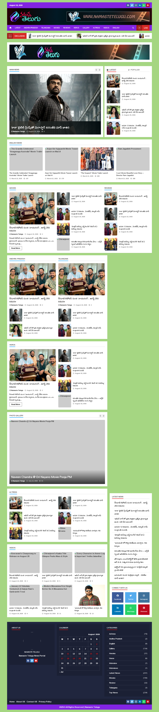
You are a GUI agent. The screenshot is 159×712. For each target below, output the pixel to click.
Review (112, 682)
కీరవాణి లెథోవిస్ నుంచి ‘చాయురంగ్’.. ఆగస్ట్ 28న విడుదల (113, 81)
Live (146, 28)
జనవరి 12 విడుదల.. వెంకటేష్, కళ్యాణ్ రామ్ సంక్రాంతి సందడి (113, 128)
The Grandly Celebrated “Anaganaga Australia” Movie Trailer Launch (26, 159)
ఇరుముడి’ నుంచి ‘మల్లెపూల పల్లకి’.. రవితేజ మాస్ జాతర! (130, 576)
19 (74, 658)
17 (62, 658)
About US (20, 701)
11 (68, 653)
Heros (76, 27)
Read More (15, 248)
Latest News (114, 672)
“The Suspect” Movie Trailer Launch (97, 159)
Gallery (86, 27)
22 (91, 658)
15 (91, 653)
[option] (55, 104)
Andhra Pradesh (31, 27)
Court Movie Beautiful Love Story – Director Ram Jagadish (133, 159)
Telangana (45, 27)
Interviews (113, 668)
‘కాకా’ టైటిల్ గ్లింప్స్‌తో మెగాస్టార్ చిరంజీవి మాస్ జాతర (113, 96)
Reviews (66, 27)
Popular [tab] (135, 70)
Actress (96, 27)
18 (68, 658)
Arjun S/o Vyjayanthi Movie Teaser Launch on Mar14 (61, 159)
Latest (17, 27)
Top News (113, 692)
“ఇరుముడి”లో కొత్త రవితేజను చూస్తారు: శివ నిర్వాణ (64, 533)
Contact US (32, 701)
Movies (57, 27)
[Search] (133, 28)
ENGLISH (116, 27)
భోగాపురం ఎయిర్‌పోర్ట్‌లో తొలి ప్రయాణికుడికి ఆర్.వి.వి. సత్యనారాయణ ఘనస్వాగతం (131, 560)
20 (80, 658)
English (112, 643)
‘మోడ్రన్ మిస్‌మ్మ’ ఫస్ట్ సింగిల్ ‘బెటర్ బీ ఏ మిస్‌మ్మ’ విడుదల (63, 229)
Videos (106, 27)
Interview (113, 663)
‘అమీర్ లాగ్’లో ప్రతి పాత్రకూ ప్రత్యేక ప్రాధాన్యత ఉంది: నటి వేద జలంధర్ (84, 36)
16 (97, 653)
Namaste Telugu (19, 131)
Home (12, 701)
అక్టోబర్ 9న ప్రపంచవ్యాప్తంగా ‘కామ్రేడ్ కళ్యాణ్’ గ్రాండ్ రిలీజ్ (131, 568)
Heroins (112, 653)
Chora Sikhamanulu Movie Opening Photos (57, 452)
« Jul (61, 672)
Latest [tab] (112, 70)
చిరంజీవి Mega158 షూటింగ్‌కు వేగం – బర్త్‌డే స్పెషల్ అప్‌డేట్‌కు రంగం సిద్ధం (63, 244)
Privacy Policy (45, 701)
